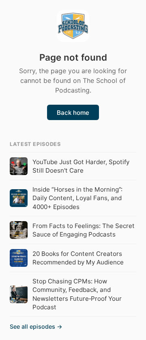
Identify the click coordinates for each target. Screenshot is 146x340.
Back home (73, 112)
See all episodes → (36, 326)
